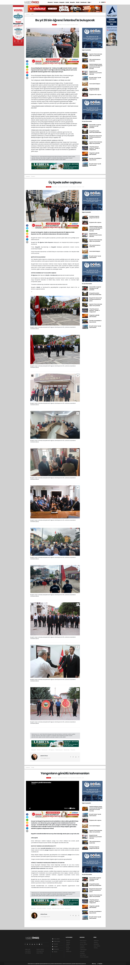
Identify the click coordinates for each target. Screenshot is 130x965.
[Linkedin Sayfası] (35, 944)
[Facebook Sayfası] (25, 944)
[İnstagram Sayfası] (30, 944)
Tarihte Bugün (83, 949)
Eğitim (32, 14)
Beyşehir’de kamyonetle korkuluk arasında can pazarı (95, 137)
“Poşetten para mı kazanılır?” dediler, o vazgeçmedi (94, 148)
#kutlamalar (67, 750)
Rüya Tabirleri (97, 946)
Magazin (61, 2)
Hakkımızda (27, 949)
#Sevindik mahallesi (41, 908)
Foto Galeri (57, 938)
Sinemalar (82, 951)
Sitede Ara (96, 940)
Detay (94, 963)
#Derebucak (44, 750)
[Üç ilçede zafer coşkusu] (52, 206)
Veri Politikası (28, 953)
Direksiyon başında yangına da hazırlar (94, 89)
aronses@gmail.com (45, 758)
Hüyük (77, 2)
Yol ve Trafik (83, 942)
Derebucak (84, 2)
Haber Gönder (39, 953)
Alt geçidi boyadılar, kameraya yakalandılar (95, 131)
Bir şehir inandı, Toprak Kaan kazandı (95, 78)
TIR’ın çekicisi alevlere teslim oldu (94, 60)
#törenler (73, 750)
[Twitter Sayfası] (28, 944)
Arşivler (56, 946)
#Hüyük (39, 750)
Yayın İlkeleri (28, 951)
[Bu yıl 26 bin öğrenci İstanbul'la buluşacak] (52, 42)
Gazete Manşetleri (84, 957)
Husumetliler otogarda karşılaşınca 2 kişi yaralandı (95, 126)
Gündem (33, 176)
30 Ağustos (41, 242)
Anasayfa (28, 14)
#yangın (49, 908)
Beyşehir (72, 2)
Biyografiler (96, 944)
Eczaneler (82, 946)
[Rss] (37, 944)
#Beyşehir (33, 750)
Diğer (89, 2)
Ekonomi (50, 2)
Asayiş (32, 767)
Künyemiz (56, 949)
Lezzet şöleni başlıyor (94, 83)
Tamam (100, 963)
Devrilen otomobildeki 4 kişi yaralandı (95, 159)
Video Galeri (57, 941)
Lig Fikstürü (82, 947)
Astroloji (95, 947)
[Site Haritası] (40, 944)
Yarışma (56, 2)
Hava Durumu (83, 940)
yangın (72, 833)
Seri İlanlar (82, 953)
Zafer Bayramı (49, 242)
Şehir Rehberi (83, 955)
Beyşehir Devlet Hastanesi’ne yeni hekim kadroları (95, 73)
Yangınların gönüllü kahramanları (94, 153)
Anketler (96, 942)
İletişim (55, 951)
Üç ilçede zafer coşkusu (95, 94)
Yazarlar (56, 944)
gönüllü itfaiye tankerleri (38, 868)
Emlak (67, 2)
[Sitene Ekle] (42, 944)
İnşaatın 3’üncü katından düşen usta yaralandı (95, 54)
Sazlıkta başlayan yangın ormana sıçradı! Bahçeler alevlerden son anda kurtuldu (95, 66)
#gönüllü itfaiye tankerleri (58, 908)
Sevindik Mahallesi (46, 848)
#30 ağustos (51, 750)
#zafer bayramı (59, 750)
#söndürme (68, 908)
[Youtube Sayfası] (33, 944)
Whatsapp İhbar (40, 951)
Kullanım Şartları (40, 949)
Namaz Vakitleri (83, 944)
